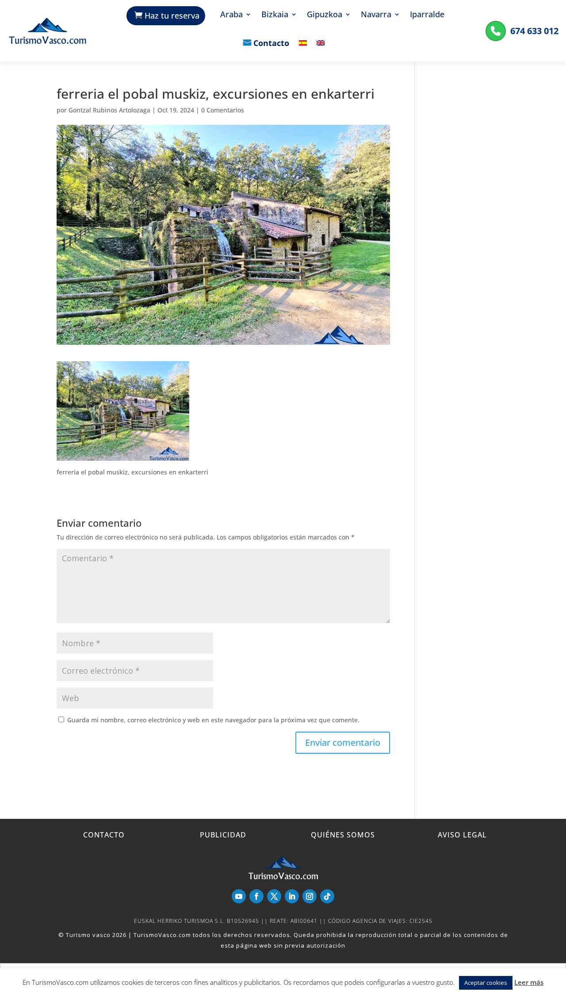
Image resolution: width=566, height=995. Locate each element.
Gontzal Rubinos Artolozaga (109, 110)
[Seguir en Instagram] (309, 896)
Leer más (528, 982)
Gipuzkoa (324, 15)
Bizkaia (274, 15)
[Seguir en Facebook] (256, 896)
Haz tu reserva (172, 15)
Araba (231, 15)
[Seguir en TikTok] (327, 896)
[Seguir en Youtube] (239, 896)
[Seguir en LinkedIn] (292, 896)
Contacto (271, 43)
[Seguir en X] (274, 896)
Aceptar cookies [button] (485, 983)
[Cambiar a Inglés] (321, 49)
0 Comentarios (222, 110)
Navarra (376, 15)
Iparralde (427, 15)
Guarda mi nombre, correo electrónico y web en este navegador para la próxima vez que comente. (213, 720)
